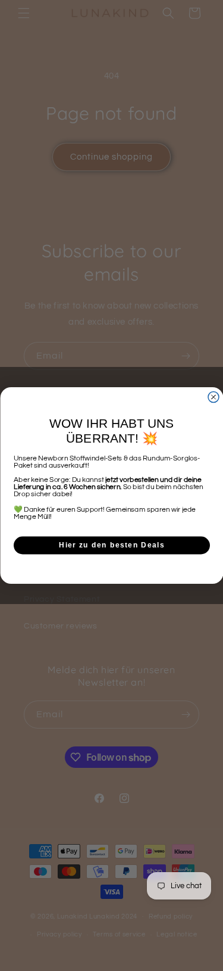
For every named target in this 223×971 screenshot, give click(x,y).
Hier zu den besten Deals (112, 545)
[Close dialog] (213, 397)
